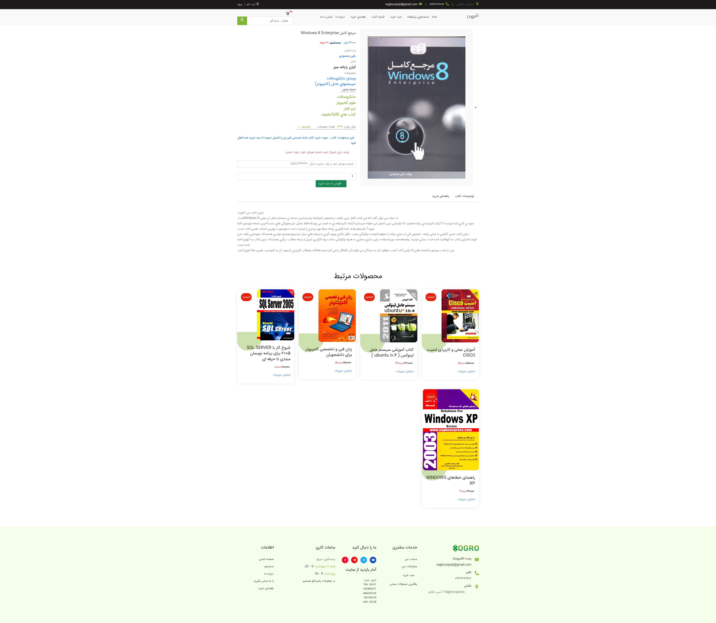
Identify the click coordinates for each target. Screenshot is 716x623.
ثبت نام (251, 4)
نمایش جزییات (466, 371)
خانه (434, 16)
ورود (239, 4)
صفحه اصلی (266, 559)
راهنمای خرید (358, 16)
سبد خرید (396, 16)
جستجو (269, 566)
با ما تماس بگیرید (263, 581)
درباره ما (340, 16)
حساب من (411, 559)
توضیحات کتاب (464, 196)
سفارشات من (409, 566)
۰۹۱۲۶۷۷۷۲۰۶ (436, 4)
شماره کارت (377, 16)
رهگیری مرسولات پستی (403, 584)
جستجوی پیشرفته (418, 16)
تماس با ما (326, 16)
